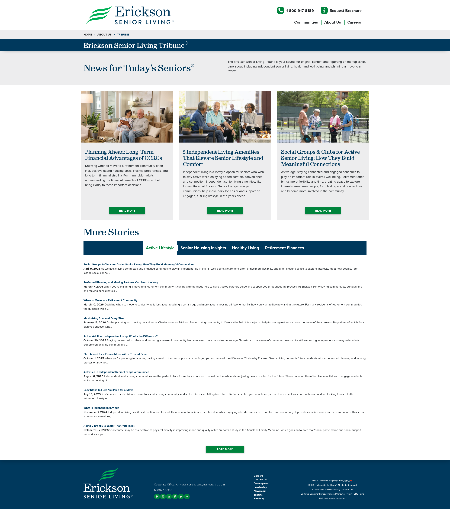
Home (88, 34)
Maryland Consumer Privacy (339, 494)
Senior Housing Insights (203, 247)
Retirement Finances (284, 247)
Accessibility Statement (321, 489)
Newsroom (260, 490)
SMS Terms (359, 494)
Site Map (259, 498)
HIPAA (315, 480)
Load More (225, 449)
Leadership (260, 487)
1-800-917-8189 (300, 10)
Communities (306, 22)
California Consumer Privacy (313, 494)
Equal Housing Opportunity (332, 480)
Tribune (258, 494)
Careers (354, 22)
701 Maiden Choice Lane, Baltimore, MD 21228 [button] (200, 484)
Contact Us (260, 479)
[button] (137, 15)
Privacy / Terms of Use (343, 489)
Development (261, 483)
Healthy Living (245, 247)
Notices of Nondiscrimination (332, 498)
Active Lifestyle (160, 247)
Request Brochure (346, 10)
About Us (332, 22)
